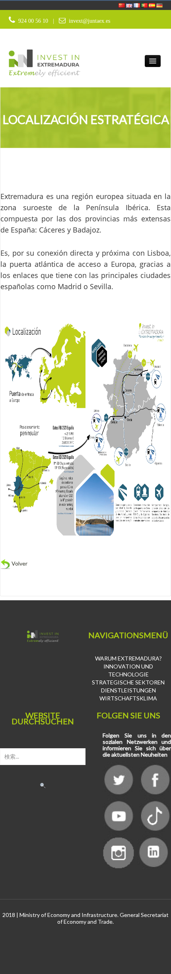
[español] (152, 4)
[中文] (122, 4)
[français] (137, 4)
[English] (130, 4)
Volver (18, 563)
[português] (145, 4)
